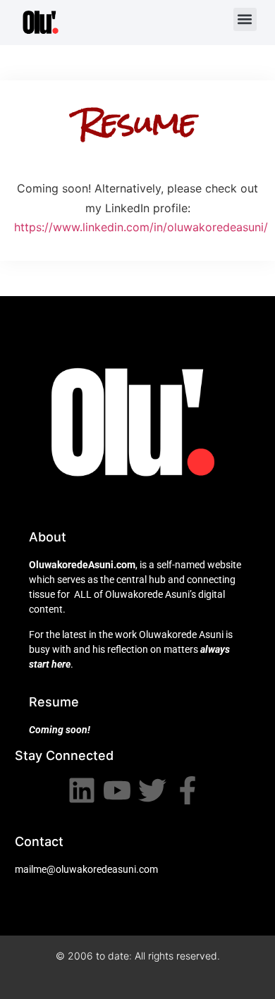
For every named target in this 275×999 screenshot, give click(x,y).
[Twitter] (152, 790)
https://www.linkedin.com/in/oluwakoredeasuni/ (141, 227)
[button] (245, 19)
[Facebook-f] (187, 790)
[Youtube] (117, 790)
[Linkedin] (82, 790)
